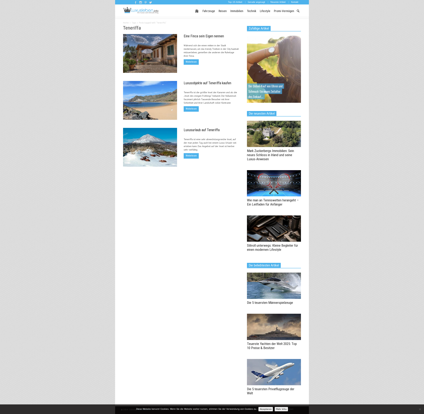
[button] (298, 11)
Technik (251, 11)
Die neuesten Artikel (262, 113)
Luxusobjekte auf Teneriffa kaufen (207, 83)
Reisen (223, 11)
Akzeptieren (266, 409)
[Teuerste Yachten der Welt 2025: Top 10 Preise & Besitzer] (274, 326)
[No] (420, 409)
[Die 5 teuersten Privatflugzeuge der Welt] (274, 371)
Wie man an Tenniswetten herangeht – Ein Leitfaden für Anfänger (273, 202)
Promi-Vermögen (284, 11)
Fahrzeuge (209, 11)
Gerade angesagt (256, 1)
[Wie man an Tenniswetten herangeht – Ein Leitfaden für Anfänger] (274, 183)
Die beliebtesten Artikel (264, 265)
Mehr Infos (281, 409)
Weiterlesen (191, 61)
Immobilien (236, 11)
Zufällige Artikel (259, 28)
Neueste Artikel (278, 1)
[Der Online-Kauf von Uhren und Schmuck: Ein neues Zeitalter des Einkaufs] (274, 68)
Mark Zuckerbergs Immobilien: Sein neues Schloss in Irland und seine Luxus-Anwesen (270, 155)
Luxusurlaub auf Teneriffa (202, 130)
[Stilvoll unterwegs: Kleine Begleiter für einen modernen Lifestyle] (274, 228)
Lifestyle (265, 11)
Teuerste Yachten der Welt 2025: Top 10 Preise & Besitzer (272, 346)
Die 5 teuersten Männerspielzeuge (270, 303)
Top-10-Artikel (235, 1)
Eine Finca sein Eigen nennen (204, 36)
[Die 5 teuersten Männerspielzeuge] (274, 285)
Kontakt (294, 1)
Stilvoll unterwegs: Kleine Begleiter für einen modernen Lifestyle (272, 248)
